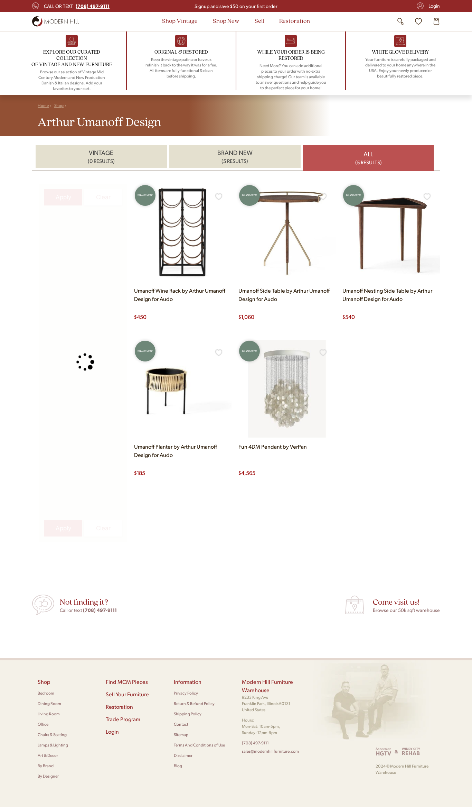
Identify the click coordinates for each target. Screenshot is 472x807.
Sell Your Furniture (127, 694)
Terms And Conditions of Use (199, 745)
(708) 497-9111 (255, 742)
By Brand (46, 765)
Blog (178, 765)
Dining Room (49, 703)
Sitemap (181, 734)
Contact (181, 724)
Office (43, 724)
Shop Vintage (180, 21)
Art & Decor (48, 755)
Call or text (77, 6)
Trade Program (123, 719)
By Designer (48, 776)
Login (434, 6)
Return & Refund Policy (194, 703)
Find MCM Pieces (127, 681)
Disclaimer (183, 755)
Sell (259, 21)
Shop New (226, 21)
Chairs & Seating (52, 734)
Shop (59, 105)
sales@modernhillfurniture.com (270, 751)
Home (43, 105)
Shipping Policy (187, 713)
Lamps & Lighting (53, 745)
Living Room (49, 713)
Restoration (294, 21)
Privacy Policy (186, 693)
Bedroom (46, 693)
